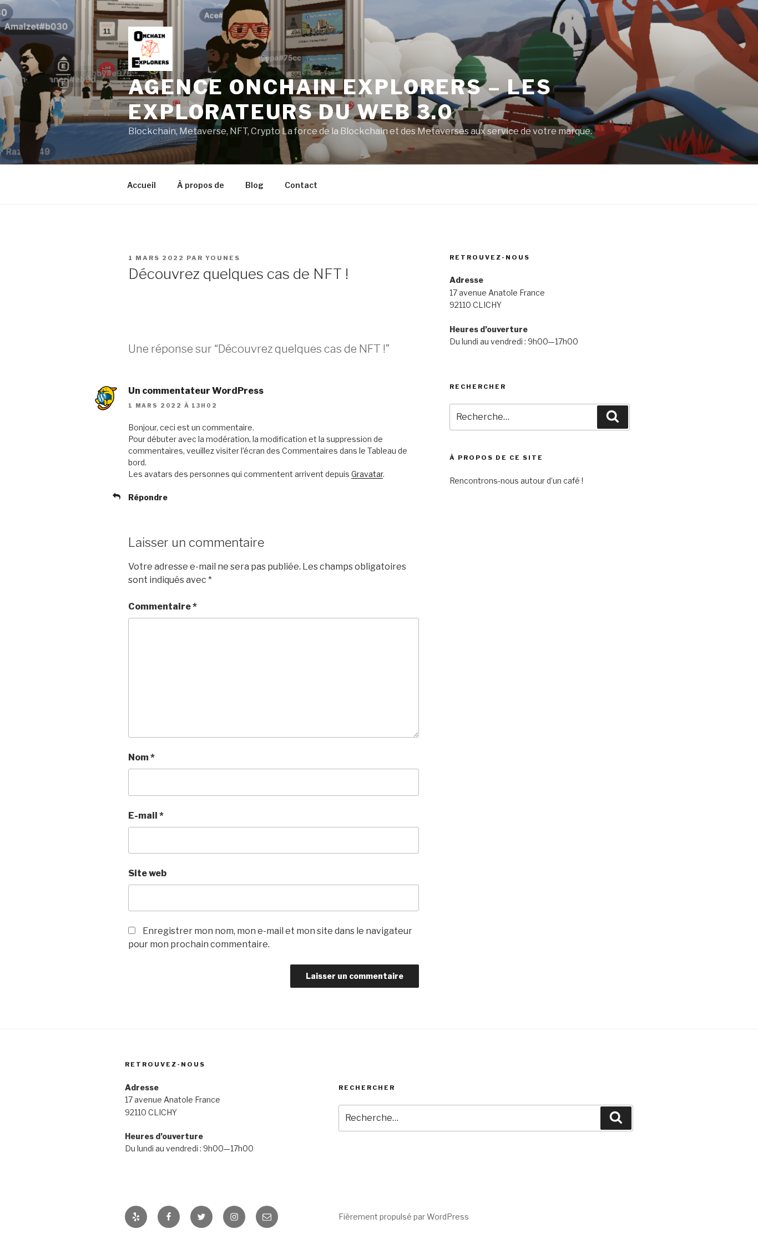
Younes (222, 258)
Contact (301, 185)
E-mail (146, 815)
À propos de (200, 185)
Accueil (141, 185)
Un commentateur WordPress (196, 390)
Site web (147, 873)
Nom (141, 757)
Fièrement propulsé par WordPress (403, 1216)
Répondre (148, 497)
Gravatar (367, 474)
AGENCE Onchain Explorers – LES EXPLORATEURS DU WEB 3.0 (340, 99)
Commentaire (162, 606)
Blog (254, 185)
